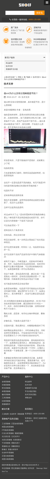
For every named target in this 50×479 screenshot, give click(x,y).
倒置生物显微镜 (8, 459)
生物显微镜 (6, 385)
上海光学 (25, 5)
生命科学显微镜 (8, 453)
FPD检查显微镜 (8, 430)
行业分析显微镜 (8, 433)
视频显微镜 (19, 433)
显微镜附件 (6, 404)
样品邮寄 (9, 63)
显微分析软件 (13, 449)
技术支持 (9, 66)
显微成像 (20, 414)
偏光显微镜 (6, 394)
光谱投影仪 (17, 440)
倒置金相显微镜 (8, 427)
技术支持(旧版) (30, 394)
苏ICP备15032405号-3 (30, 465)
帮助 (19, 77)
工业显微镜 (6, 424)
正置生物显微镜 (8, 456)
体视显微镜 (6, 391)
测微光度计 (15, 443)
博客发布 (28, 398)
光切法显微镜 (7, 440)
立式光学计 (15, 436)
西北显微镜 (15, 468)
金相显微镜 (6, 382)
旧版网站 (23, 468)
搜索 (38, 13)
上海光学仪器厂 (10, 77)
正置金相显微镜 (17, 424)
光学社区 (31, 468)
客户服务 (11, 58)
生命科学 (13, 414)
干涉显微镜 (6, 443)
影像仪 (4, 449)
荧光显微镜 (6, 388)
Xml (3, 471)
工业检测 (5, 414)
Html (45, 468)
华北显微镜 (6, 468)
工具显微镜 (6, 398)
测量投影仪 (15, 446)
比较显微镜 (6, 401)
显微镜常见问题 (12, 69)
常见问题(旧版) (30, 391)
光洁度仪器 (6, 436)
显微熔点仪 (6, 446)
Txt (6, 471)
